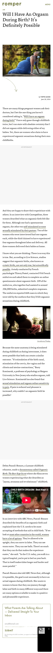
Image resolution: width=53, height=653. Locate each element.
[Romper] (12, 4)
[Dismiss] (49, 628)
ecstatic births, (9, 265)
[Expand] (40, 628)
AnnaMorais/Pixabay (43, 341)
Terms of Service (36, 634)
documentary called (29, 469)
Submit (9, 630)
